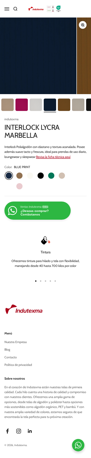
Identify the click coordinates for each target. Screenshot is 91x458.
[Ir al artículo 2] (7, 105)
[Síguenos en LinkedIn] (30, 431)
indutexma (11, 119)
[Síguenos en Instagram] (19, 431)
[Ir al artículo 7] (78, 105)
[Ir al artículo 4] (36, 105)
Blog (7, 349)
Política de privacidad (18, 365)
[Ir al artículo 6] (64, 105)
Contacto (10, 357)
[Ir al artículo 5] (50, 105)
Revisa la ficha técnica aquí (53, 157)
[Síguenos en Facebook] (7, 431)
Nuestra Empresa (15, 342)
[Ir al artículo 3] (21, 105)
